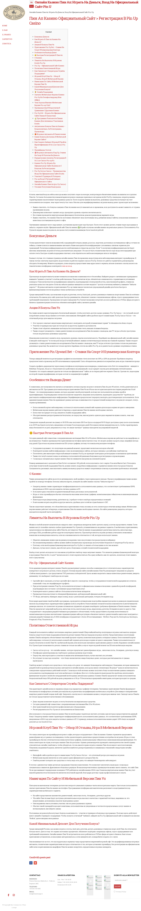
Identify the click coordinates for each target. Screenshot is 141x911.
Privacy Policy (121, 892)
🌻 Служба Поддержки (43, 92)
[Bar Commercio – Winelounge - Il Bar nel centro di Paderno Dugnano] (14, 12)
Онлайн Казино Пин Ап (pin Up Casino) (50, 184)
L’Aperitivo (7, 39)
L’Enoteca (6, 44)
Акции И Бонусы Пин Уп (44, 45)
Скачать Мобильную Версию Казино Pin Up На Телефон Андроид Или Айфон (49, 97)
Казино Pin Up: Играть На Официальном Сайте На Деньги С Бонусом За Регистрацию (48, 165)
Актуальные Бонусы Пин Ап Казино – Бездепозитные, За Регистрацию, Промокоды (49, 129)
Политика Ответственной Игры (47, 68)
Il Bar (4, 30)
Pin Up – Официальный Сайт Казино (49, 66)
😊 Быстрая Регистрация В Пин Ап (48, 55)
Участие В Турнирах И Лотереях (47, 176)
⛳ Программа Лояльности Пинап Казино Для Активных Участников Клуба (48, 121)
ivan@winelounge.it (36, 894)
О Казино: (38, 58)
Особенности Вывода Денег (45, 52)
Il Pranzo (6, 35)
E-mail (35, 862)
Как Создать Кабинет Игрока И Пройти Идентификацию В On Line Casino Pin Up (50, 144)
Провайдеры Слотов (42, 150)
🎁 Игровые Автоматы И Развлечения (50, 134)
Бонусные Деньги (41, 37)
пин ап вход (67, 266)
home (4, 26)
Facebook (30, 862)
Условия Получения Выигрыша (47, 187)
